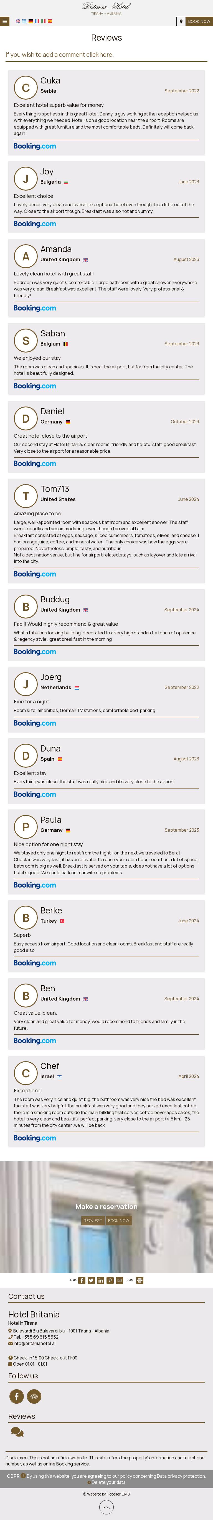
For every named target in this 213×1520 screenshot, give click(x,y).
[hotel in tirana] (106, 7)
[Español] (50, 21)
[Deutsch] (31, 21)
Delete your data (108, 1482)
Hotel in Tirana (22, 1323)
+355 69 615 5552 (40, 1337)
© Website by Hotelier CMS (106, 1494)
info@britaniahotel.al (34, 1343)
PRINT (131, 1280)
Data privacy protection (181, 1476)
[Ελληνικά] (24, 21)
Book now (199, 21)
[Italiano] (43, 21)
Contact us (26, 1296)
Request (93, 1220)
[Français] (37, 21)
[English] (18, 21)
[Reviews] (17, 1434)
